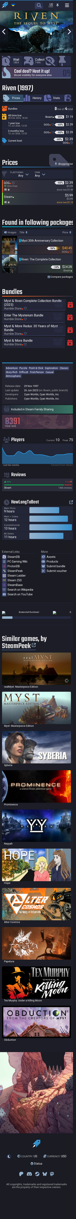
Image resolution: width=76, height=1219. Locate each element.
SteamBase (15, 585)
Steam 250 (14, 580)
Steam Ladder (16, 575)
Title (22, 232)
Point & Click (36, 368)
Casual (50, 372)
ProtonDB (13, 566)
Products (52, 561)
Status (37, 1163)
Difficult (23, 372)
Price (65, 232)
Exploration (51, 368)
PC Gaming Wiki (17, 561)
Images (11, 232)
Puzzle (23, 368)
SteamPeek (15, 571)
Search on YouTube (20, 594)
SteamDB (13, 556)
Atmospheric (13, 376)
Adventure (12, 368)
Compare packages (61, 276)
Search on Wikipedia (20, 589)
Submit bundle (56, 566)
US (29, 1156)
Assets (51, 556)
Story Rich (11, 372)
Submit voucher (57, 571)
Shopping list (65, 163)
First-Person (37, 372)
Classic (64, 368)
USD (56, 1156)
